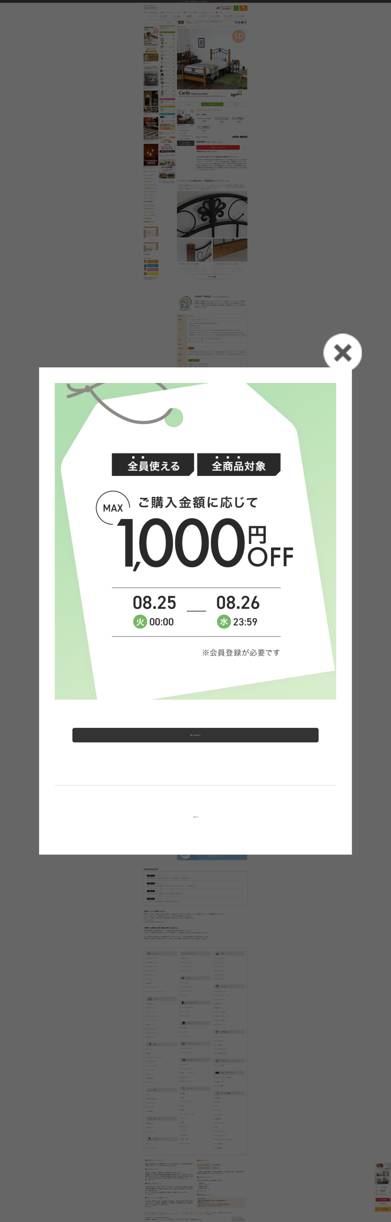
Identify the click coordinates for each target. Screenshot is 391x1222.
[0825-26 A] (195, 541)
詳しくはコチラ (195, 735)
